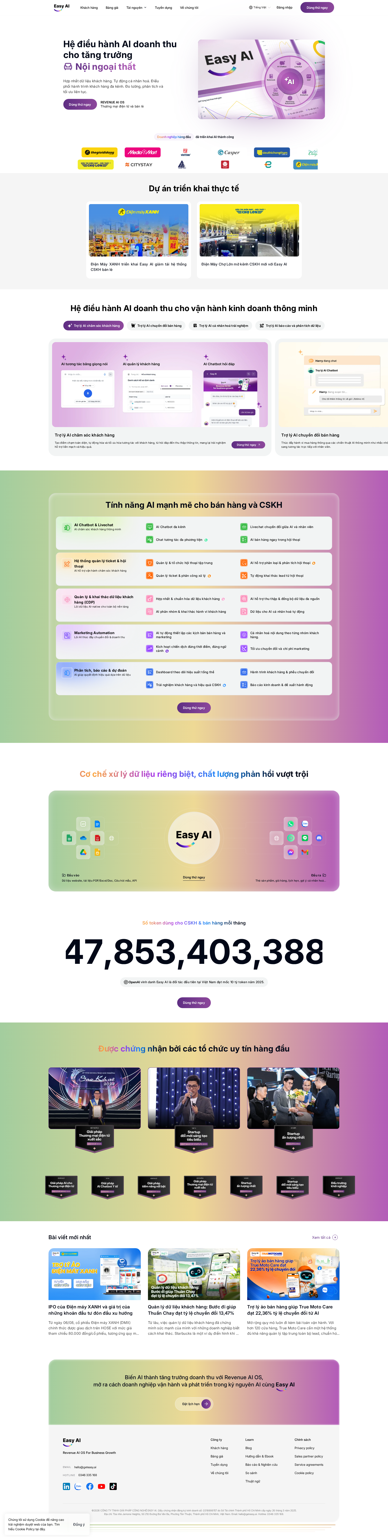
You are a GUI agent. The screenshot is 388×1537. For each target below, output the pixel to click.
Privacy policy (304, 1448)
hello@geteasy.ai (85, 1467)
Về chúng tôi (219, 1473)
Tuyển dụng (219, 1464)
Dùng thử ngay (194, 877)
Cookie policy (304, 1473)
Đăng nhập (284, 7)
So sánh (251, 1473)
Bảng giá (217, 1456)
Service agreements (309, 1464)
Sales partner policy (309, 1456)
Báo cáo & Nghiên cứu (261, 1464)
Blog (248, 1448)
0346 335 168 (87, 1475)
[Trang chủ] (62, 7)
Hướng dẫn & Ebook (259, 1456)
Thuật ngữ (252, 1481)
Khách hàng (219, 1448)
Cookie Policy (25, 1529)
